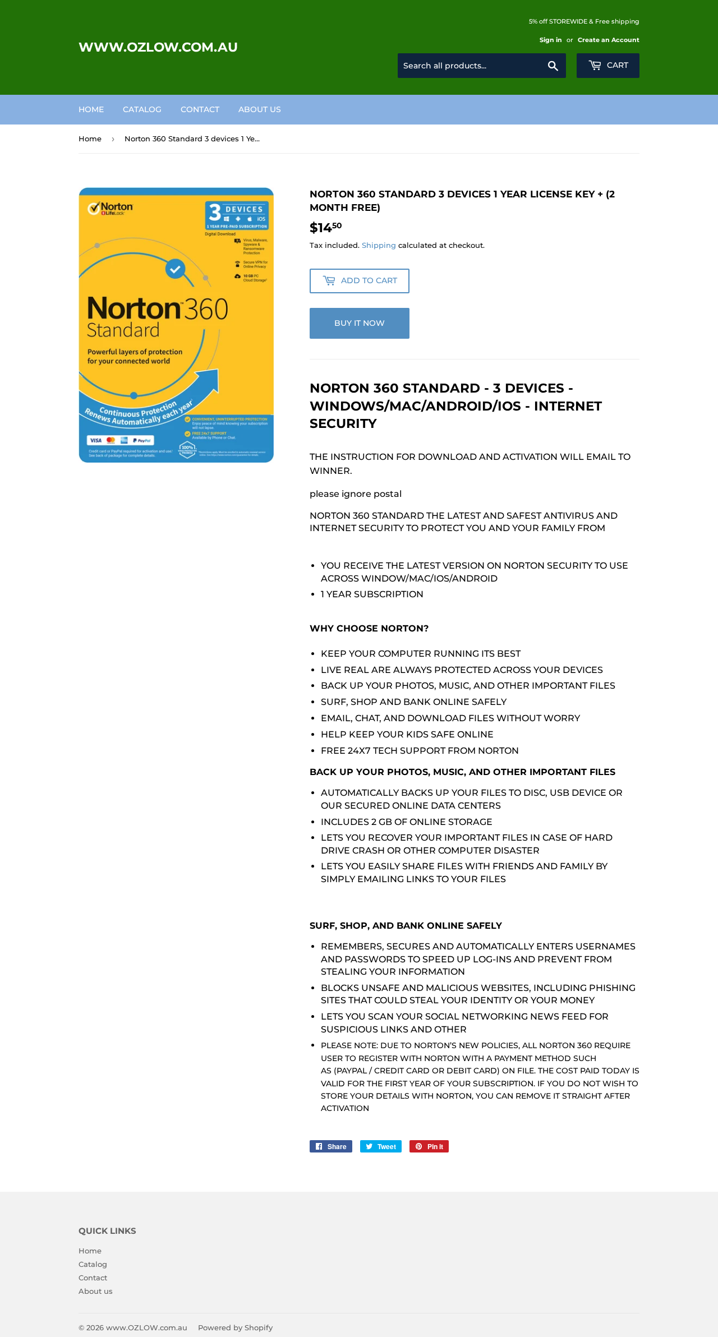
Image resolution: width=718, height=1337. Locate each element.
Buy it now (359, 323)
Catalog (142, 109)
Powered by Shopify (235, 1327)
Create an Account (608, 40)
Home (91, 109)
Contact (200, 109)
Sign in (551, 40)
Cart (616, 65)
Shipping (379, 245)
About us (259, 109)
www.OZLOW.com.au (158, 47)
